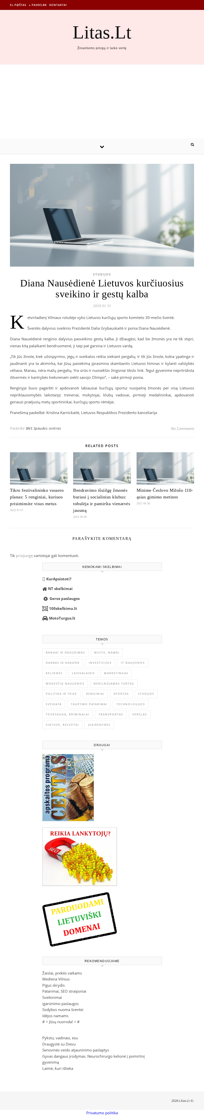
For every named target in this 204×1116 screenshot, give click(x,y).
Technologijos (130, 704)
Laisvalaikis (83, 673)
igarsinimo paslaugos (60, 1003)
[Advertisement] (102, 102)
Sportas (121, 694)
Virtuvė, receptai (62, 725)
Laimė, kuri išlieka (57, 1068)
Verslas (139, 714)
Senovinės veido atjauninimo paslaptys (75, 1049)
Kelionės (54, 673)
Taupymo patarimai (89, 704)
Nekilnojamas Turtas (114, 683)
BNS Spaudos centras (43, 428)
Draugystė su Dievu (59, 1044)
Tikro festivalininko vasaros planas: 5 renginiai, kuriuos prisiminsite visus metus (37, 497)
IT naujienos (133, 662)
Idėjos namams (55, 1015)
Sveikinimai (52, 997)
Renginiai (95, 694)
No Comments (182, 428)
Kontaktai (58, 5)
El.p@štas (18, 5)
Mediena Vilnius (56, 978)
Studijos (102, 274)
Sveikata (54, 704)
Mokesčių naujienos (65, 683)
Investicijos (100, 662)
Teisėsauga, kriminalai (67, 714)
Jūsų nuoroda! (61, 1021)
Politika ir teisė (61, 694)
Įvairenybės (99, 725)
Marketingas (116, 673)
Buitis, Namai (106, 652)
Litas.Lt (102, 32)
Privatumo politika (102, 1112)
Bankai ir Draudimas (65, 652)
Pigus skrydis (53, 985)
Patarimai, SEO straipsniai (64, 991)
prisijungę (24, 555)
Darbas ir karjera (63, 662)
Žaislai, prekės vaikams (62, 973)
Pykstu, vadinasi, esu (60, 1037)
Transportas (111, 714)
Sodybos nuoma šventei (62, 1009)
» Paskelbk (38, 5)
